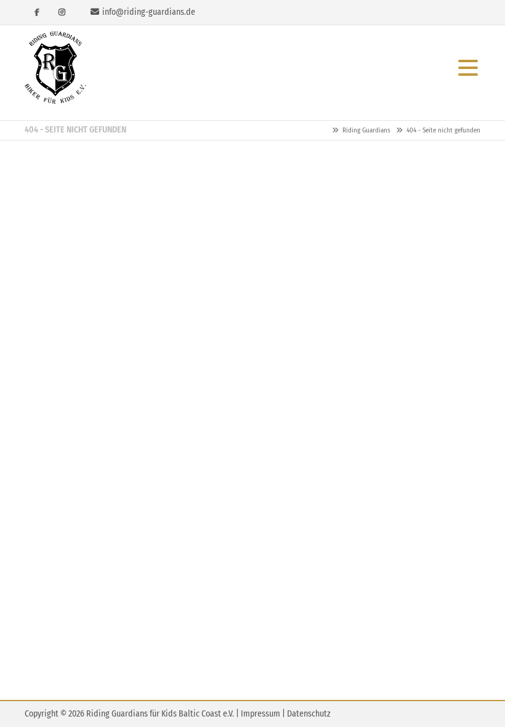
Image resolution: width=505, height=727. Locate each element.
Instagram (61, 12)
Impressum (260, 714)
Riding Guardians (55, 67)
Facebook (37, 12)
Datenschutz (309, 714)
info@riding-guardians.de (148, 12)
